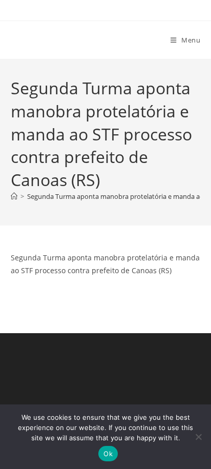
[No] (198, 437)
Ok (108, 454)
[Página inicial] (14, 196)
